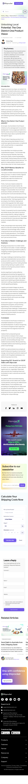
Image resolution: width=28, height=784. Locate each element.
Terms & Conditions (6, 765)
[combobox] (14, 519)
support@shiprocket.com (10, 707)
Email (5, 587)
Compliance (24, 765)
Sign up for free (7, 681)
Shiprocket (22, 43)
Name (5, 580)
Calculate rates (10, 540)
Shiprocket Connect (6, 639)
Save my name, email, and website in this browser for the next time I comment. (14, 603)
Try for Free (18, 3)
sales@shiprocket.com (9, 710)
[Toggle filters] (25, 11)
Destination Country (9, 516)
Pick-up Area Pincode (9, 509)
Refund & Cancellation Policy (14, 767)
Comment (6, 570)
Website (6, 594)
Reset (20, 540)
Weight (6, 523)
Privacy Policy (16, 765)
